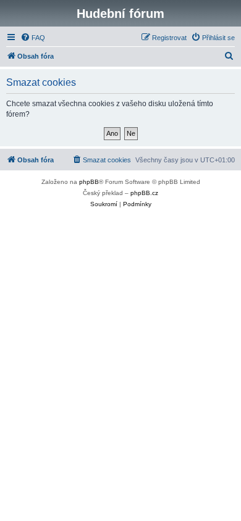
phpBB (89, 181)
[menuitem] (32, 37)
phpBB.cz (144, 193)
